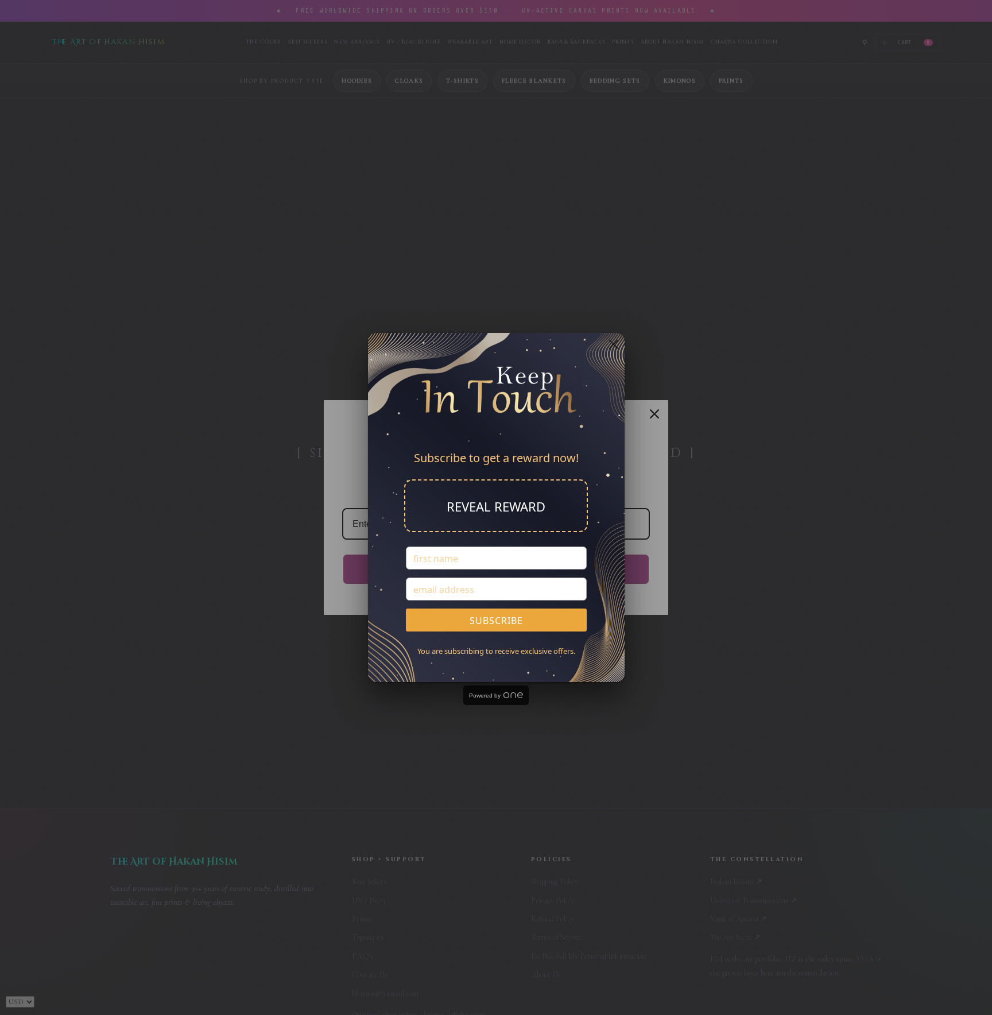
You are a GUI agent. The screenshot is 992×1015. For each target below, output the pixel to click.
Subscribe (496, 620)
